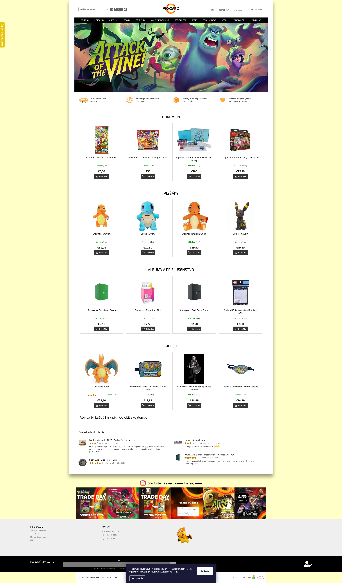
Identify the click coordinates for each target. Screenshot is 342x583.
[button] (81, 57)
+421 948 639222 (111, 535)
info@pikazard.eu (112, 531)
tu (177, 571)
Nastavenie (137, 578)
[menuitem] (85, 20)
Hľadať (107, 9)
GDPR (32, 540)
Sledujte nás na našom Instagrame (175, 483)
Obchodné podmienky (38, 537)
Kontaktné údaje (36, 534)
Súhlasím (205, 571)
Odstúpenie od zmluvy (38, 530)
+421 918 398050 (111, 538)
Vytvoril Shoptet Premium (241, 577)
